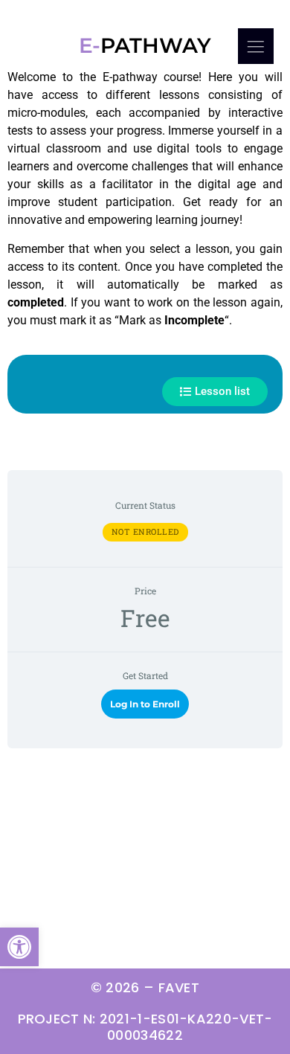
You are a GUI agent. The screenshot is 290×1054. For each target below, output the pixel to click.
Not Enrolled (145, 531)
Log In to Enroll (145, 704)
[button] (19, 947)
